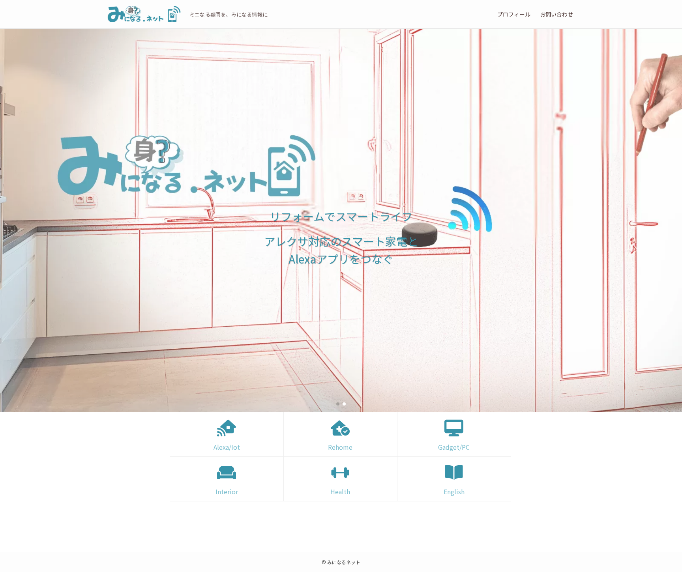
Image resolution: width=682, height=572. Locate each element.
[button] (337, 404)
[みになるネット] (143, 14)
